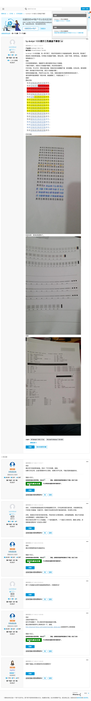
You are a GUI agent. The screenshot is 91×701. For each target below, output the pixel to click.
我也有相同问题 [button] (41, 447)
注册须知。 (86, 698)
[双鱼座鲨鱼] (12, 464)
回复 (30, 447)
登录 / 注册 (85, 9)
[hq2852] (12, 663)
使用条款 (79, 698)
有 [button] (45, 495)
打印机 (11, 13)
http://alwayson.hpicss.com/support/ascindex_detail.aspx (43, 627)
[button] (87, 39)
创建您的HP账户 (30, 28)
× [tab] (85, 12)
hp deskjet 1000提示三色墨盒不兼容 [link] (35, 13)
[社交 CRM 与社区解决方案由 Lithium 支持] (77, 694)
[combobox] (43, 9)
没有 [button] (50, 495)
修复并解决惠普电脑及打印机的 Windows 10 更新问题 (68, 33)
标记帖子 (12, 62)
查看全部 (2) (33, 442)
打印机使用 (19, 13)
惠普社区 (3, 13)
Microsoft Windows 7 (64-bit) (55, 439)
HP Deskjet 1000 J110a (37, 439)
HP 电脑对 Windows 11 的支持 (62, 21)
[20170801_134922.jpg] (53, 285)
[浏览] (2, 9)
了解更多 (43, 28)
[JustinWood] (12, 42)
